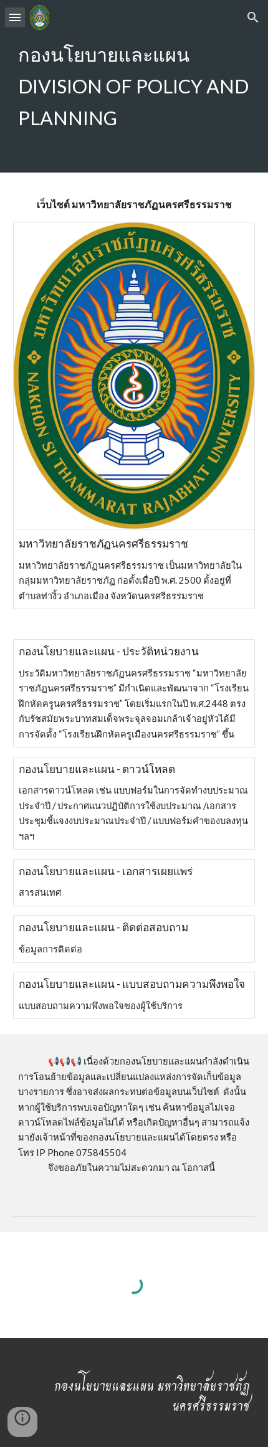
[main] (134, 86)
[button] (15, 17)
